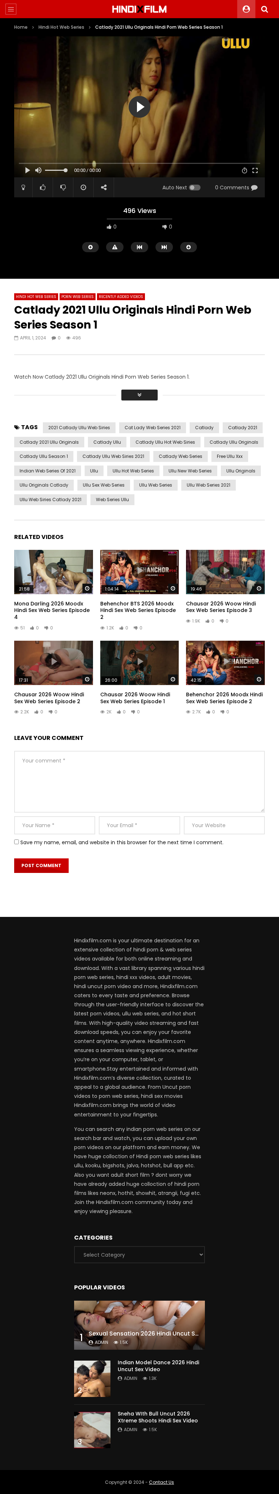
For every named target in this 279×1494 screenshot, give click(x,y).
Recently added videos (121, 296)
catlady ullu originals (234, 442)
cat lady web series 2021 (153, 427)
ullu (94, 471)
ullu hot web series (133, 471)
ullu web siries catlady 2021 (50, 499)
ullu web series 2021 (208, 485)
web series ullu (112, 499)
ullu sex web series (104, 485)
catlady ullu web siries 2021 (113, 456)
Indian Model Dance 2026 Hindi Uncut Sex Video (158, 1366)
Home (21, 27)
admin (101, 1342)
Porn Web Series (77, 296)
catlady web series (180, 456)
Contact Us (161, 1482)
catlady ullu (107, 442)
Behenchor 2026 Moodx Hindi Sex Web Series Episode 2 (224, 698)
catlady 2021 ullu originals (49, 442)
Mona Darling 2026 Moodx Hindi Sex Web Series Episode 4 (52, 610)
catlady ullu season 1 (44, 456)
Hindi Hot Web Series (61, 27)
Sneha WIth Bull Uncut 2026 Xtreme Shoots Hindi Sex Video (158, 1417)
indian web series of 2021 (48, 471)
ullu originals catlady (44, 485)
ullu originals (240, 471)
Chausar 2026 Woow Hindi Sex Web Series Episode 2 (49, 698)
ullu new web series (190, 471)
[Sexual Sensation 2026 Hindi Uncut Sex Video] (139, 1325)
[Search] (264, 9)
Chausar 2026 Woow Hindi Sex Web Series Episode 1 (135, 698)
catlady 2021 (242, 427)
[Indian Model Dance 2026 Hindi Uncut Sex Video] (92, 1379)
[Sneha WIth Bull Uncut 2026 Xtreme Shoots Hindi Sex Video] (92, 1430)
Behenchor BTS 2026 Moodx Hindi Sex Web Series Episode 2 (138, 610)
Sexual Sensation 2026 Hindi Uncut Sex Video (154, 1333)
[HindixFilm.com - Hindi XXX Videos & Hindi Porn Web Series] (139, 9)
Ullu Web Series (155, 485)
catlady (204, 427)
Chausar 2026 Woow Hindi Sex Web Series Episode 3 (221, 607)
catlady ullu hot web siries (165, 442)
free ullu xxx (230, 456)
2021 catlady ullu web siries (79, 427)
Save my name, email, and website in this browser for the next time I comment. (121, 842)
